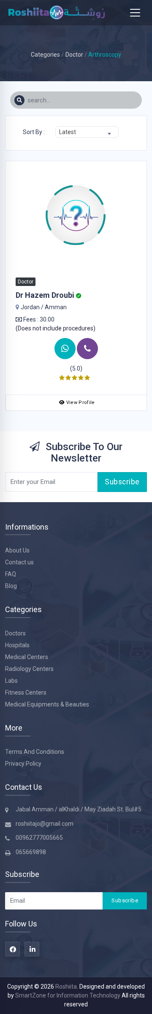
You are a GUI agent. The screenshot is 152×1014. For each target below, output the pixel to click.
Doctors (15, 633)
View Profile (80, 402)
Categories (45, 54)
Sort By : (34, 132)
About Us (17, 550)
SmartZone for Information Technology (68, 995)
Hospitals (17, 645)
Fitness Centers (25, 692)
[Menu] (135, 12)
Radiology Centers (29, 668)
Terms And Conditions (34, 751)
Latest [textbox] (67, 132)
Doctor (74, 54)
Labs (11, 680)
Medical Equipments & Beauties (47, 704)
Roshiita (66, 986)
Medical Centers (26, 657)
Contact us (19, 562)
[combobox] (87, 132)
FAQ (10, 574)
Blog (11, 586)
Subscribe (122, 482)
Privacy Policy (23, 763)
